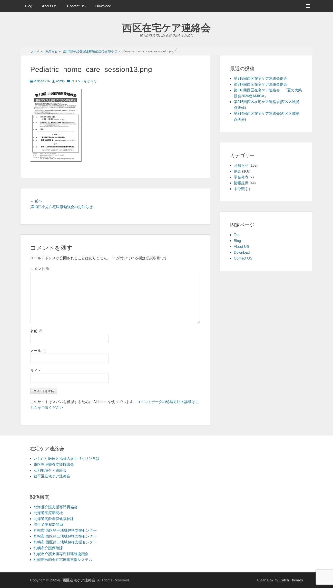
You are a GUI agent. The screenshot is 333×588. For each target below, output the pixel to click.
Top (236, 235)
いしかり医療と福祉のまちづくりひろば (66, 458)
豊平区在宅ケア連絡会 (52, 476)
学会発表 (241, 177)
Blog (28, 6)
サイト (35, 370)
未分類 (239, 189)
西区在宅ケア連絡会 (166, 27)
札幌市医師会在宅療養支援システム (63, 560)
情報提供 (241, 183)
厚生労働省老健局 (48, 524)
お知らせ (52, 51)
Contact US (76, 6)
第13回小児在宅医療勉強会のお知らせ (91, 51)
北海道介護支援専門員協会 (56, 507)
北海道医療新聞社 (48, 513)
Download (103, 6)
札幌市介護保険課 (48, 548)
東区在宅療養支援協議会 (54, 464)
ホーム (36, 51)
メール (38, 350)
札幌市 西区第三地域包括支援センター (65, 536)
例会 (237, 171)
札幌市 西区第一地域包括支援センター (65, 530)
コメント (39, 269)
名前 (36, 331)
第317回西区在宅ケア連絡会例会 (260, 84)
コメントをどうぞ (84, 81)
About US (49, 6)
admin (60, 81)
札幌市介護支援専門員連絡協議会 (61, 554)
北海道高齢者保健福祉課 (54, 519)
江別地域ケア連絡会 (50, 470)
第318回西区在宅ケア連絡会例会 (260, 78)
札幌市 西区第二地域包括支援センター (65, 542)
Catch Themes (291, 580)
